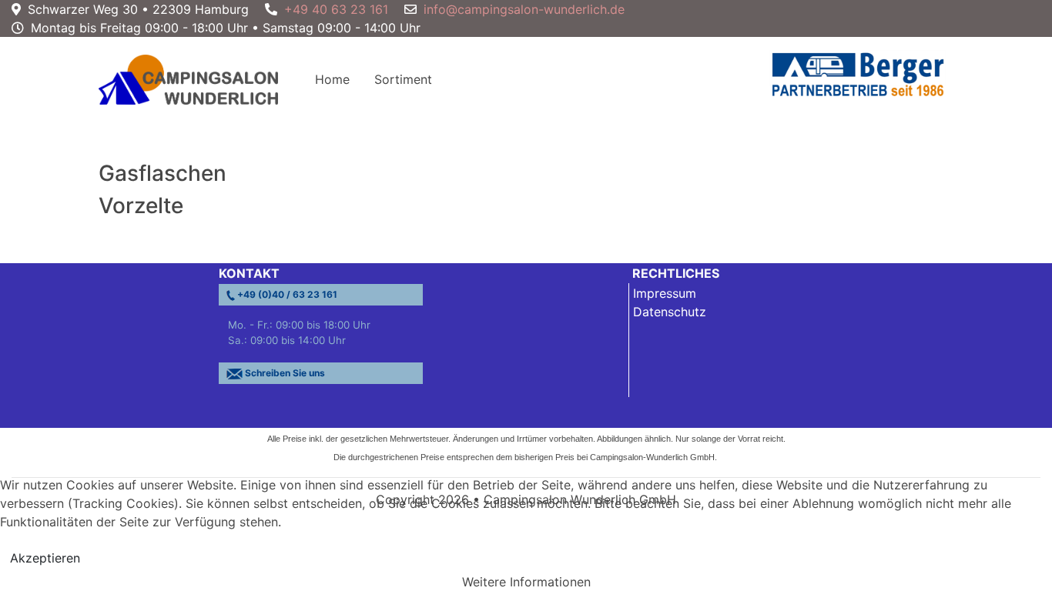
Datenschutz (669, 311)
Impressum (664, 293)
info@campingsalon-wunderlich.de (524, 9)
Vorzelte (141, 205)
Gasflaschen (162, 173)
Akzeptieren (45, 558)
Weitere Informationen (526, 581)
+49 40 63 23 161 (336, 9)
